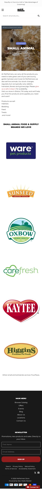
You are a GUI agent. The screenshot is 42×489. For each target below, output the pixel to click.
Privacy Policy (18, 466)
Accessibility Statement (27, 469)
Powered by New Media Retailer (20, 481)
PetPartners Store (23, 478)
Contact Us (21, 421)
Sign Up (21, 459)
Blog (21, 412)
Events (21, 409)
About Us (21, 415)
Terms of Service (11, 469)
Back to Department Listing (12, 27)
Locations (21, 418)
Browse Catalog (21, 402)
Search (8, 466)
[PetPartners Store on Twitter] (35, 473)
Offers (21, 406)
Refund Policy (30, 466)
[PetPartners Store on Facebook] (38, 473)
